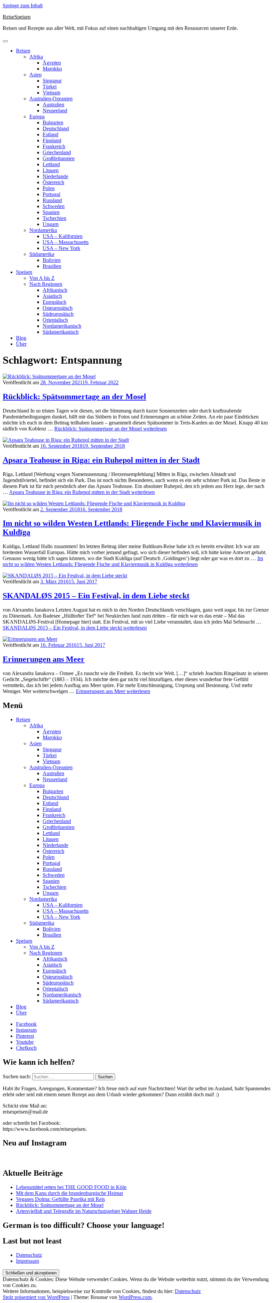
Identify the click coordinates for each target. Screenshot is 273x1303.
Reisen (23, 51)
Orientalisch (55, 320)
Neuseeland (55, 110)
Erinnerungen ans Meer (44, 659)
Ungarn (51, 224)
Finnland (52, 140)
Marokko (52, 68)
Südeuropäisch (58, 314)
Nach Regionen (45, 284)
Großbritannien (59, 158)
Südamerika (41, 254)
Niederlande (55, 176)
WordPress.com (135, 1297)
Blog (21, 338)
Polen (49, 188)
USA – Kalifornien (63, 236)
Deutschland (56, 128)
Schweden (54, 206)
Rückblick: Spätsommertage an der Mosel (74, 396)
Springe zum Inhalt (23, 5)
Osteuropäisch (58, 308)
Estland (50, 134)
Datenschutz (29, 1255)
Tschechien (54, 218)
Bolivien (52, 260)
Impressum (27, 1261)
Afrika (36, 56)
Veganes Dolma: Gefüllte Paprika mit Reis (60, 1199)
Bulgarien (53, 122)
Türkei (50, 86)
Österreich (53, 182)
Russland (52, 200)
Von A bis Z (42, 278)
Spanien (51, 212)
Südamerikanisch (61, 332)
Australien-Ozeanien (51, 98)
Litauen (51, 170)
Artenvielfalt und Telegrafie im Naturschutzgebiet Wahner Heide (83, 1211)
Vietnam (51, 92)
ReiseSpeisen (17, 17)
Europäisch (54, 302)
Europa (37, 116)
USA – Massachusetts (66, 242)
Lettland (51, 164)
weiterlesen (110, 428)
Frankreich (54, 146)
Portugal (51, 194)
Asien (35, 74)
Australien (53, 104)
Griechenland (57, 152)
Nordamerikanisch (62, 326)
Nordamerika (43, 230)
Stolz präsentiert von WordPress (36, 1297)
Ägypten (52, 62)
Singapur (52, 80)
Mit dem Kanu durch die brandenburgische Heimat (69, 1193)
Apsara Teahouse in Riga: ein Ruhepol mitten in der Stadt (101, 460)
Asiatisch (52, 296)
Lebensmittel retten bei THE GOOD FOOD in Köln (71, 1187)
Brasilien (52, 266)
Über (21, 344)
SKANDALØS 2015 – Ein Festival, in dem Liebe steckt (96, 595)
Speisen (24, 272)
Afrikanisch (55, 290)
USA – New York (61, 248)
